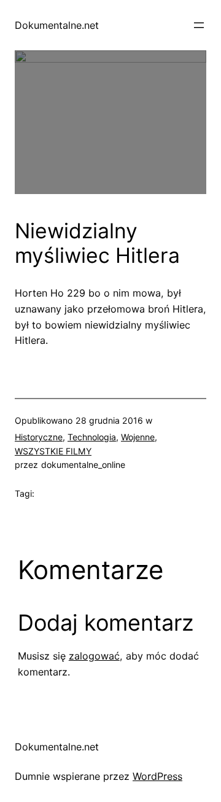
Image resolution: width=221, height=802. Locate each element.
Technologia (92, 437)
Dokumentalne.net (57, 25)
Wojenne (138, 437)
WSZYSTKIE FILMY (53, 451)
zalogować (94, 656)
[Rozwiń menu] (199, 25)
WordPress (157, 776)
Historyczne (39, 437)
